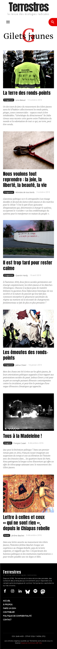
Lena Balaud (20, 100)
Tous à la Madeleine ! (22, 436)
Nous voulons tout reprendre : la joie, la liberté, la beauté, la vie (25, 179)
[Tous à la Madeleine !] (28, 412)
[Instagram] (12, 591)
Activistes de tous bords (25, 192)
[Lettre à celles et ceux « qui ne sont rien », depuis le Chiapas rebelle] (28, 494)
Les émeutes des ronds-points (25, 355)
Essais (6, 535)
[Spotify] (35, 591)
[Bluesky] (28, 591)
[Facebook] (5, 591)
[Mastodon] (43, 591)
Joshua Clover (21, 365)
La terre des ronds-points (27, 92)
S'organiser (8, 100)
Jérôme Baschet (18, 535)
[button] (8, 22)
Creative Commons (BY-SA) (31, 643)
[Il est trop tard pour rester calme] (28, 239)
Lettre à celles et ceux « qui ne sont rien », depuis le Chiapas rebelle (26, 523)
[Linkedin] (20, 591)
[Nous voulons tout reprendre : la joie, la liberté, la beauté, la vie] (28, 150)
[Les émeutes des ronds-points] (28, 329)
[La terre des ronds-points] (28, 69)
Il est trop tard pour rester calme (27, 265)
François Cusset (20, 443)
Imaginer (7, 443)
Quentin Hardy (22, 275)
